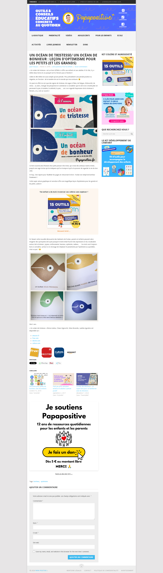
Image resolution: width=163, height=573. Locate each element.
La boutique (37, 35)
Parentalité (54, 35)
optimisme (44, 481)
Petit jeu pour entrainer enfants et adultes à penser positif (62, 388)
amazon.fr (35, 336)
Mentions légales (74, 570)
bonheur (36, 481)
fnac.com (35, 338)
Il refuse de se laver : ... (68, 2)
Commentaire (38, 501)
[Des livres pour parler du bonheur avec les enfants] (40, 379)
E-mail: (35, 533)
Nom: (35, 523)
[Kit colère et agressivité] (118, 88)
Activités (36, 45)
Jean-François (33, 67)
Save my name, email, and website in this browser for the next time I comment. (62, 552)
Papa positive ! (41, 570)
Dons (85, 45)
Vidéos (69, 35)
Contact (87, 570)
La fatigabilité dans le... (47, 2)
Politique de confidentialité (106, 570)
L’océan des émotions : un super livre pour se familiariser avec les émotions (86, 388)
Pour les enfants (104, 35)
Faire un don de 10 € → (64, 474)
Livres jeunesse (54, 45)
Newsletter (71, 45)
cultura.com (36, 343)
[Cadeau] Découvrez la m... (112, 2)
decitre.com (36, 341)
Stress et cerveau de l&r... (89, 2)
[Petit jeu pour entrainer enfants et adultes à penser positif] (63, 379)
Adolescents (84, 35)
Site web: (36, 543)
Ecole (120, 35)
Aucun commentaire (81, 67)
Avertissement (127, 570)
